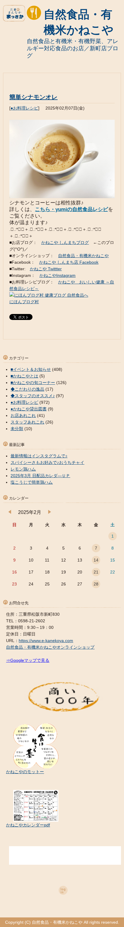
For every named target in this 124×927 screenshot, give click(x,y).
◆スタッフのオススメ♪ (33, 395)
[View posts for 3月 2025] (49, 512)
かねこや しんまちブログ (65, 242)
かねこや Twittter (46, 268)
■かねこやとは (24, 376)
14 (96, 560)
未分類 (17, 428)
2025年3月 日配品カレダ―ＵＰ (40, 475)
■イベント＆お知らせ (31, 369)
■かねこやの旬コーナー (33, 382)
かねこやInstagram (57, 275)
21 (96, 572)
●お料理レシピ (24, 108)
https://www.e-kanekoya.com (46, 640)
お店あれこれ (23, 415)
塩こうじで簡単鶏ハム (32, 482)
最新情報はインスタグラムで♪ (39, 455)
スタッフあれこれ (27, 422)
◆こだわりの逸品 (27, 389)
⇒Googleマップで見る (27, 660)
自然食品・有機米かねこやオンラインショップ (50, 647)
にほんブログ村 (24, 301)
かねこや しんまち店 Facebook (68, 262)
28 (96, 584)
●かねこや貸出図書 (29, 408)
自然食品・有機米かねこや (83, 255)
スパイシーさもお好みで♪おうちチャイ (47, 462)
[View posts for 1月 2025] (9, 512)
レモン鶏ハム (23, 469)
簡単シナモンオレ (33, 97)
